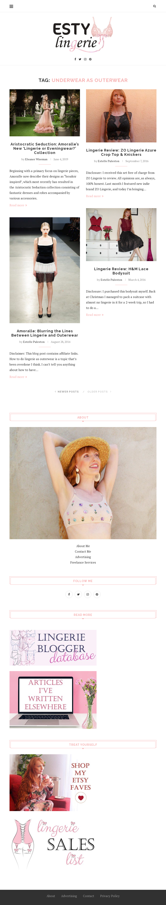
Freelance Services (83, 562)
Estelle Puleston (108, 161)
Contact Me (83, 551)
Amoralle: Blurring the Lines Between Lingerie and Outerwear (44, 333)
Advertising (83, 557)
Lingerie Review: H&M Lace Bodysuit (121, 271)
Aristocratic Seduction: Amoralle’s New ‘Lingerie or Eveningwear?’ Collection (45, 148)
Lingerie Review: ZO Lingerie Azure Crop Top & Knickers (121, 152)
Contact (88, 896)
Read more (17, 205)
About (51, 896)
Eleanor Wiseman (36, 159)
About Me (83, 546)
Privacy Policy (110, 896)
